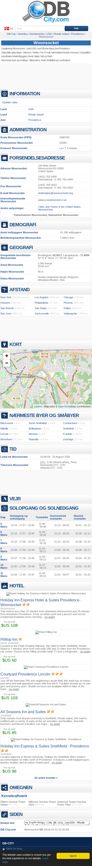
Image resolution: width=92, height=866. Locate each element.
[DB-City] (46, 22)
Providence (34, 120)
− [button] (6, 363)
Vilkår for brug (14, 848)
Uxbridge (68, 439)
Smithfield (68, 428)
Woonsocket (46, 42)
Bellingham (35, 428)
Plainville (33, 439)
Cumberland (70, 423)
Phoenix (68, 302)
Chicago (68, 297)
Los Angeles (42, 297)
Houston (5, 302)
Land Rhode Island (45, 48)
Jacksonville (42, 313)
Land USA (31, 48)
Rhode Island (35, 114)
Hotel (49, 56)
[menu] (8, 29)
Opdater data (9, 102)
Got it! (73, 856)
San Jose (5, 313)
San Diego (40, 308)
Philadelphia (41, 302)
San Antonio (7, 308)
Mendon (33, 434)
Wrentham (6, 439)
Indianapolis (70, 313)
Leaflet (38, 406)
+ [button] (6, 356)
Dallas (67, 308)
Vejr (42, 56)
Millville (4, 428)
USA (30, 109)
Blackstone (34, 60)
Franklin (67, 434)
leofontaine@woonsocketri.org (55, 193)
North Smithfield (48, 60)
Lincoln (4, 434)
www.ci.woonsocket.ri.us (52, 200)
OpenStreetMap (67, 406)
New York (6, 297)
